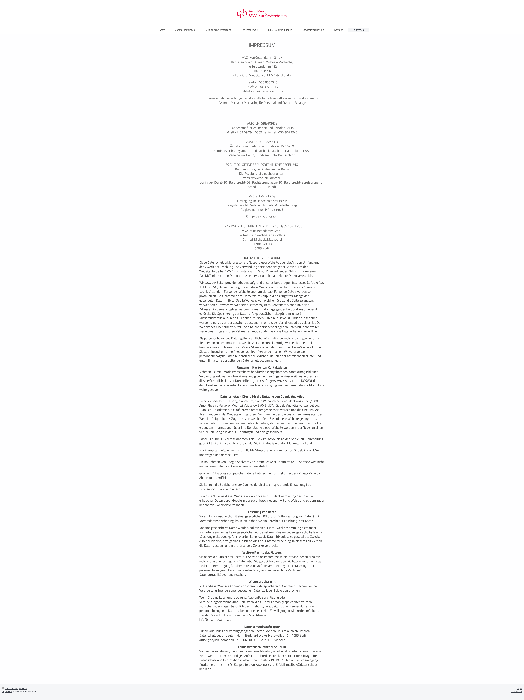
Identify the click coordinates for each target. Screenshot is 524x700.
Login (519, 688)
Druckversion (11, 688)
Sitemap (23, 688)
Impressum (7, 691)
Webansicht (516, 691)
